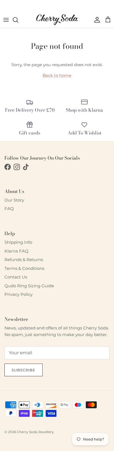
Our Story (14, 200)
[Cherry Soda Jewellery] (57, 19)
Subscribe (23, 370)
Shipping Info (18, 242)
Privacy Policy (18, 294)
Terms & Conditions (24, 268)
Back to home (57, 75)
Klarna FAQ (16, 251)
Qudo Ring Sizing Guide (29, 285)
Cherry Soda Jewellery (35, 432)
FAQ (9, 208)
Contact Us (15, 277)
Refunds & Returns (23, 259)
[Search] (18, 20)
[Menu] (6, 20)
